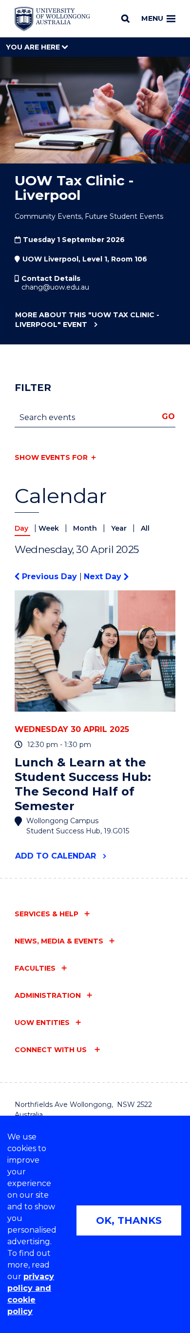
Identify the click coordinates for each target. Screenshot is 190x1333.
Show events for (51, 457)
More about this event (87, 319)
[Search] (125, 18)
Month (86, 528)
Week (49, 528)
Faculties (35, 968)
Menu (152, 18)
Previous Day (49, 576)
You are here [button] (34, 47)
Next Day (104, 576)
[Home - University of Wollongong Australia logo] (52, 19)
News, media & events (59, 941)
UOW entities (42, 1022)
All (145, 528)
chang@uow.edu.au (55, 287)
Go (168, 416)
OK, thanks (129, 1220)
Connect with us (52, 1049)
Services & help (46, 914)
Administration (48, 995)
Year (120, 528)
